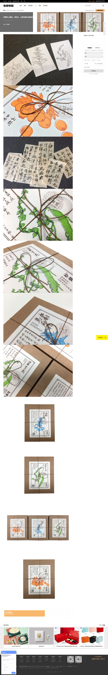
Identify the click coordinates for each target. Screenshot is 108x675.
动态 (21, 1)
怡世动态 (60, 656)
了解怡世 (27, 658)
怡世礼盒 (5, 1)
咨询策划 (33, 658)
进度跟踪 (53, 661)
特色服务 (53, 656)
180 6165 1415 (100, 1)
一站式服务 (53, 658)
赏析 (36, 5)
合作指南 (21, 660)
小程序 (40, 660)
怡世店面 (46, 656)
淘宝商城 (46, 658)
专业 (60, 660)
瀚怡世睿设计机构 (16, 1)
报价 (40, 5)
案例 (25, 5)
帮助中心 (22, 656)
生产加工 (33, 661)
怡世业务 (34, 656)
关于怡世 (28, 656)
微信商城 (46, 660)
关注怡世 (40, 656)
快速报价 (93, 71)
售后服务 (21, 661)
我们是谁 (30, 5)
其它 (24, 1)
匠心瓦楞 (9, 1)
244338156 (76, 666)
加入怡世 (27, 660)
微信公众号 (40, 658)
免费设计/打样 (53, 660)
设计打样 (33, 660)
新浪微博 (40, 661)
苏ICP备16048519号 (23, 667)
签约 (60, 658)
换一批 (101, 625)
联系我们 (45, 5)
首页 (21, 5)
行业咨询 (60, 661)
